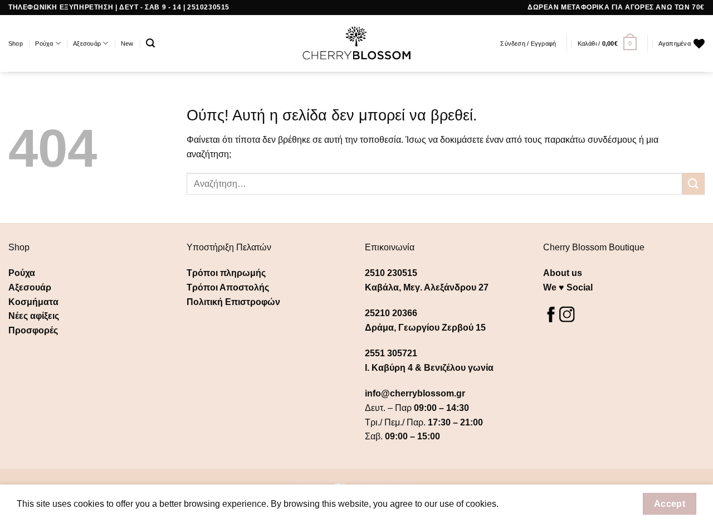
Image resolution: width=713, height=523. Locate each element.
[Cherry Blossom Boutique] (356, 43)
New (127, 43)
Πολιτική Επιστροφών (233, 302)
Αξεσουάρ (87, 43)
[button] (150, 43)
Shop (15, 43)
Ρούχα (44, 43)
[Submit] (693, 184)
